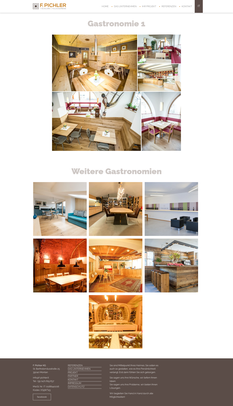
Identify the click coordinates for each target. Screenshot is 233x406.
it (199, 6)
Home (105, 6)
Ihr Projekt (149, 6)
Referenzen (169, 6)
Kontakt (187, 6)
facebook (42, 397)
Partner (73, 376)
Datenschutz (76, 386)
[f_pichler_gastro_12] (161, 121)
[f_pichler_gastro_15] (159, 48)
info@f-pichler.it (41, 377)
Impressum (74, 383)
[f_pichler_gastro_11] (159, 77)
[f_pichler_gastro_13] (96, 121)
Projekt (73, 372)
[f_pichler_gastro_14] (94, 62)
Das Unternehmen (125, 6)
